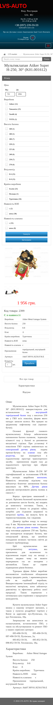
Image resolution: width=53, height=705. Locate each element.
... (20, 54)
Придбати (29, 363)
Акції (35, 32)
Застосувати (26, 240)
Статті (40, 32)
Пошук (46, 59)
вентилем (42, 477)
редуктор (10, 455)
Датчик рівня (39, 486)
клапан (31, 452)
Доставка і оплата (15, 32)
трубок (20, 514)
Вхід (23, 11)
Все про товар (27, 379)
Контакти (46, 32)
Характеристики (26, 385)
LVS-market (12, 54)
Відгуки (26, 392)
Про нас (6, 32)
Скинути (26, 234)
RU (31, 15)
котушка (33, 549)
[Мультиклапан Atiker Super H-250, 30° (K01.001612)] (26, 264)
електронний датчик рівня (20, 449)
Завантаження (28, 32)
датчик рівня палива (27, 527)
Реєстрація (32, 11)
